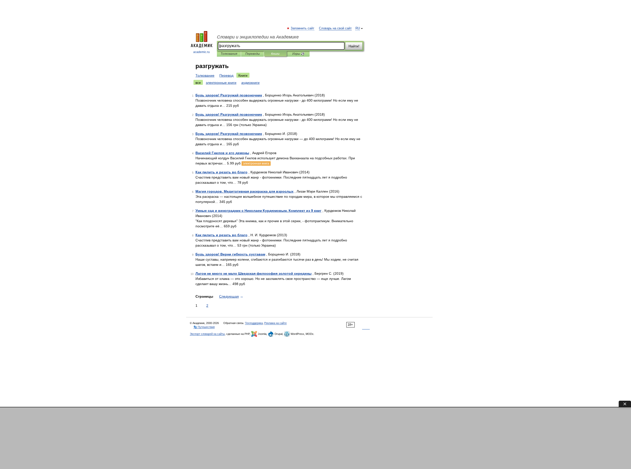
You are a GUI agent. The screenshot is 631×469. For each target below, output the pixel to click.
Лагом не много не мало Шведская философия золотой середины (253, 273)
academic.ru (201, 52)
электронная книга (256, 163)
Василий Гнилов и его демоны (222, 153)
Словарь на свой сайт (335, 28)
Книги (275, 53)
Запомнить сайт (302, 28)
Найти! (354, 46)
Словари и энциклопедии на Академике (258, 37)
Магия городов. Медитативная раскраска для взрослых (244, 191)
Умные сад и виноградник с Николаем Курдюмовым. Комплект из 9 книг (258, 211)
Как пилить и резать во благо (221, 172)
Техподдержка (254, 323)
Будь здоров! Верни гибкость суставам (230, 254)
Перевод (226, 75)
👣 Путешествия (204, 326)
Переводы (252, 53)
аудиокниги (250, 83)
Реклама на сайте (275, 323)
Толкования (229, 53)
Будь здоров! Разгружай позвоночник (228, 95)
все (198, 83)
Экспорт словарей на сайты (207, 333)
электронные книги (221, 83)
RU (357, 28)
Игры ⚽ (298, 53)
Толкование (204, 75)
